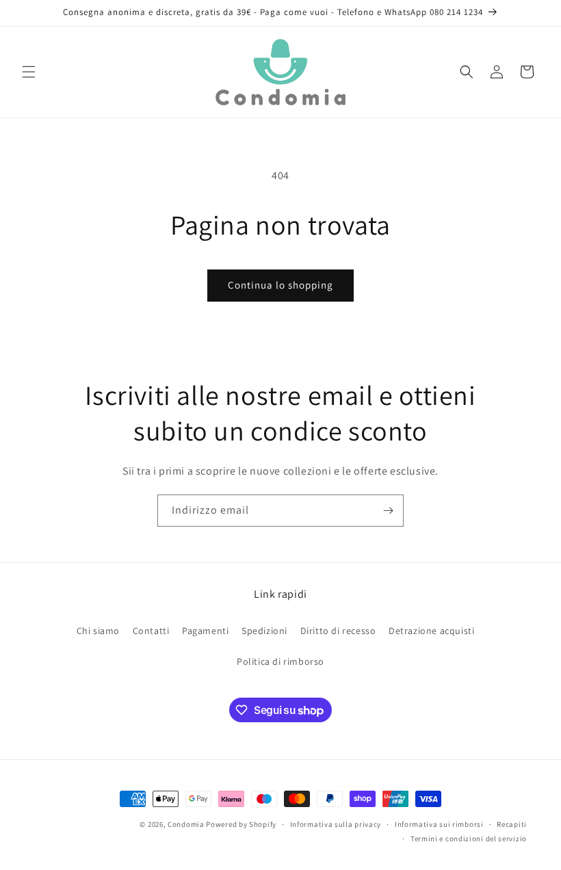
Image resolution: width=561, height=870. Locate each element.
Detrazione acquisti (431, 630)
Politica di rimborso (280, 661)
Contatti (151, 630)
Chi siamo (98, 630)
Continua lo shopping (280, 284)
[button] (29, 72)
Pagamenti (205, 630)
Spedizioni (264, 630)
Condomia (186, 824)
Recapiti (512, 824)
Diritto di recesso (338, 630)
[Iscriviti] (388, 511)
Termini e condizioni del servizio (468, 838)
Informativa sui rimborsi (439, 824)
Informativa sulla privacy (336, 824)
